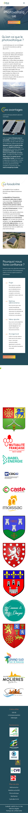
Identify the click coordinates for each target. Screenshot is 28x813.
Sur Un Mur (19, 806)
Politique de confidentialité (14, 811)
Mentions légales (14, 808)
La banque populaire (14, 715)
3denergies (14, 718)
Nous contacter (14, 22)
